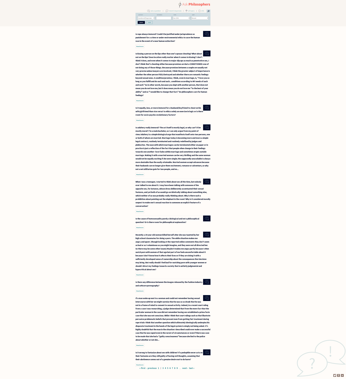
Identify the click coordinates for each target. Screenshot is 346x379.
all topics (191, 11)
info (202, 11)
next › (185, 368)
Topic (174, 15)
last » (191, 368)
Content (140, 15)
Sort (193, 15)
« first (142, 368)
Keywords (159, 15)
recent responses (175, 11)
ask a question (156, 11)
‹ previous (152, 368)
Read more (140, 46)
